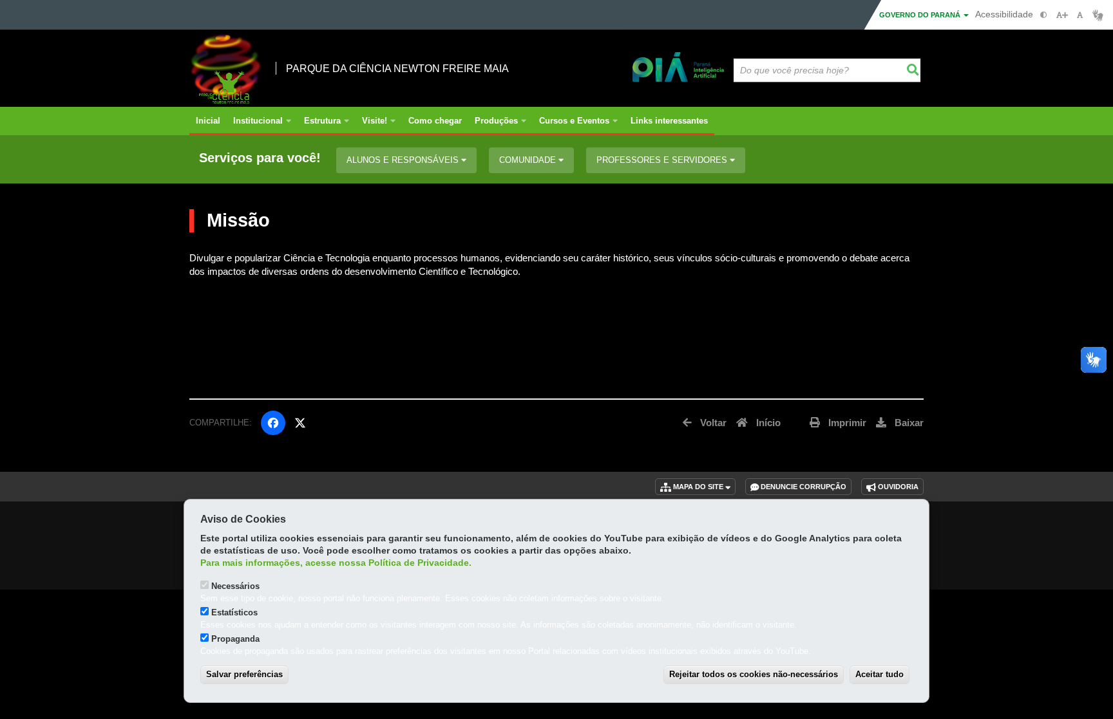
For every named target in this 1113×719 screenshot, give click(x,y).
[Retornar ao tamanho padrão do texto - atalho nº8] (1079, 15)
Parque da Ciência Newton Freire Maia (397, 68)
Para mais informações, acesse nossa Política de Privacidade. (335, 563)
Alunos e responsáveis (404, 160)
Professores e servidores (663, 160)
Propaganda (235, 639)
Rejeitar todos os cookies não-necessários (753, 674)
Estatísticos (234, 612)
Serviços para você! (260, 158)
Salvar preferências (244, 674)
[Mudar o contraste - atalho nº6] (1043, 15)
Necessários (235, 586)
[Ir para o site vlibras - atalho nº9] (1097, 15)
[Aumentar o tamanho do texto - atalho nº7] (1061, 15)
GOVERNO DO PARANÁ (920, 15)
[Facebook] (273, 423)
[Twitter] (300, 423)
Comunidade (528, 160)
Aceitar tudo (879, 674)
